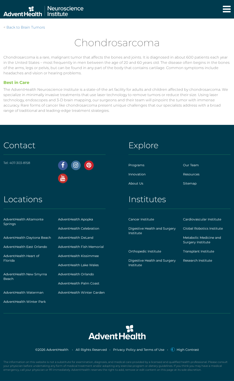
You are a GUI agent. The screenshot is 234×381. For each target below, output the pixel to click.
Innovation (137, 174)
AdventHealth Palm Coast (78, 283)
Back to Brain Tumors (25, 27)
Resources (191, 174)
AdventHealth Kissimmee (78, 256)
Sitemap (190, 183)
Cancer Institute (141, 219)
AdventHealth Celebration (78, 228)
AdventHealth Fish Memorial (81, 247)
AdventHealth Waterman (23, 292)
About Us (135, 183)
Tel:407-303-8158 (16, 163)
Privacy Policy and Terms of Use (138, 350)
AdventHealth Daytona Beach (27, 238)
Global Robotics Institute (203, 228)
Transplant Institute (198, 251)
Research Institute (197, 260)
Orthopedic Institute (144, 251)
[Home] (43, 9)
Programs (136, 165)
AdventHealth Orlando (76, 274)
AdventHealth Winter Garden (81, 292)
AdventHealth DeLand (75, 238)
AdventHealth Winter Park (24, 302)
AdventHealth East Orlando (25, 247)
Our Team (191, 165)
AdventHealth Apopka (75, 219)
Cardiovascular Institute (202, 219)
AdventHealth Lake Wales (78, 265)
